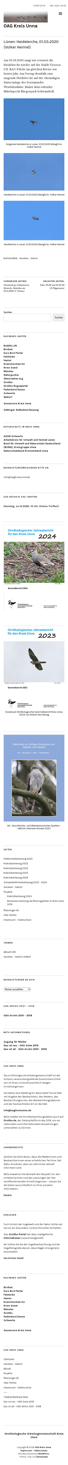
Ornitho (8, 382)
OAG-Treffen (10, 915)
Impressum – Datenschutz (17, 919)
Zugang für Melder (15, 1041)
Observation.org (13, 378)
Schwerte (9, 393)
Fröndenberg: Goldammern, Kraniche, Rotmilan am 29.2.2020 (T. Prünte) (17, 286)
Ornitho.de (10, 1120)
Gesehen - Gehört (28, 258)
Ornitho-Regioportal (16, 385)
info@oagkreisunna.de (17, 1110)
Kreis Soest (11, 367)
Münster (9, 371)
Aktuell (7, 952)
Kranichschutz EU (14, 364)
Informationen (12, 1238)
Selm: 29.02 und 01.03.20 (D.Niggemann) (52, 284)
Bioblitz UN (10, 345)
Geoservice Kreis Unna (17, 403)
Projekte (8, 891)
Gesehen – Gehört (13, 887)
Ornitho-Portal (17, 1234)
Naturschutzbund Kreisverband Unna (26, 450)
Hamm (7, 360)
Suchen (8, 312)
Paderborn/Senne (14, 389)
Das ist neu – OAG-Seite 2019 (19, 1401)
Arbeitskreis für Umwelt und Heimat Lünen (29, 439)
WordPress (43, 1453)
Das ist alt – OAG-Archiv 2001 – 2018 (22, 1406)
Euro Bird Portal (13, 353)
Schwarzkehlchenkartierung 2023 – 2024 (25, 882)
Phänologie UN (11, 910)
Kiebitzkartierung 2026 (16, 877)
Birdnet (8, 349)
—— (5, 1392)
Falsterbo (9, 356)
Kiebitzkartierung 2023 (16, 868)
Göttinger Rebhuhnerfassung (21, 409)
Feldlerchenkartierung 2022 (18, 858)
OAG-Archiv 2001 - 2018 (18, 1015)
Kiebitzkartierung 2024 (19, 896)
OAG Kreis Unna (21, 26)
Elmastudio (42, 1456)
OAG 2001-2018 (58, 6)
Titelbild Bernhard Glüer (16, 1397)
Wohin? (8, 397)
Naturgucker (11, 374)
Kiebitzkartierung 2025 (16, 872)
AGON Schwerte (13, 436)
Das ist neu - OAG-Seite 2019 (21, 1045)
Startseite (39, 6)
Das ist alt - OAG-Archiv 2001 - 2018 (25, 1049)
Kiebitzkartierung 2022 (16, 863)
